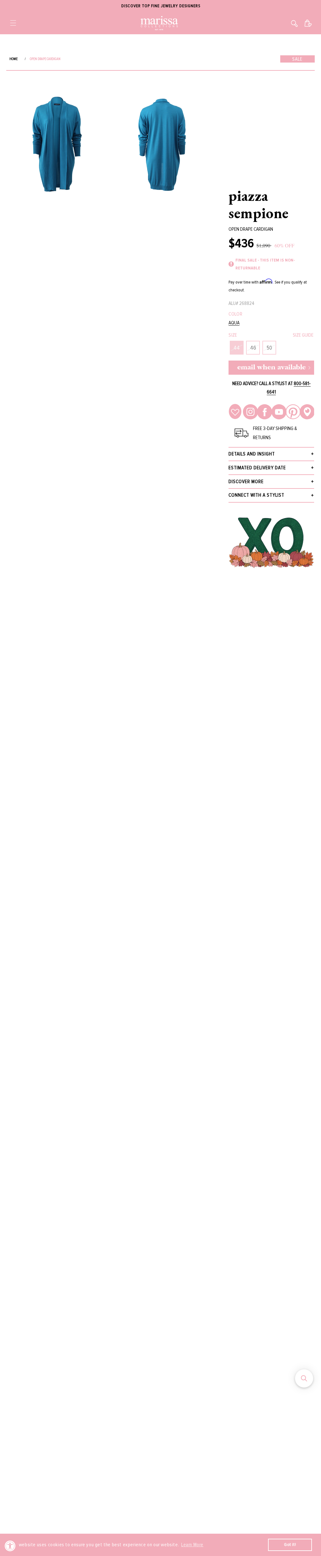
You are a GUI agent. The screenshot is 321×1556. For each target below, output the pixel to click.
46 (253, 347)
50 (269, 347)
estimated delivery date (257, 468)
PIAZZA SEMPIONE (259, 204)
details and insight (252, 454)
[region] (160, 6)
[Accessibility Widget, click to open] (10, 1546)
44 (237, 347)
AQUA (234, 323)
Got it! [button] (290, 1544)
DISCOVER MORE (246, 481)
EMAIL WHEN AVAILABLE (271, 367)
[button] (13, 23)
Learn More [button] (192, 1545)
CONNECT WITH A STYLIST (256, 495)
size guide (303, 335)
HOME (13, 59)
